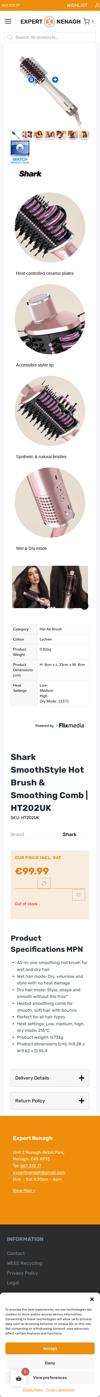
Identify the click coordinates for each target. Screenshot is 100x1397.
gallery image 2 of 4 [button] (49, 608)
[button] (92, 1299)
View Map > (24, 1190)
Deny (50, 1363)
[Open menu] (11, 21)
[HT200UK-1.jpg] (50, 90)
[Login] (97, 5)
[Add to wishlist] (78, 894)
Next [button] (85, 606)
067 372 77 (30, 1165)
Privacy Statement (60, 1390)
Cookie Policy (33, 1390)
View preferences (50, 1377)
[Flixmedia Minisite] (50, 152)
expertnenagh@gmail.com (39, 1172)
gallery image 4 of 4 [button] (54, 608)
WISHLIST (77, 5)
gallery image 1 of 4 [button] (45, 607)
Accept (50, 1348)
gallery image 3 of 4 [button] (52, 608)
